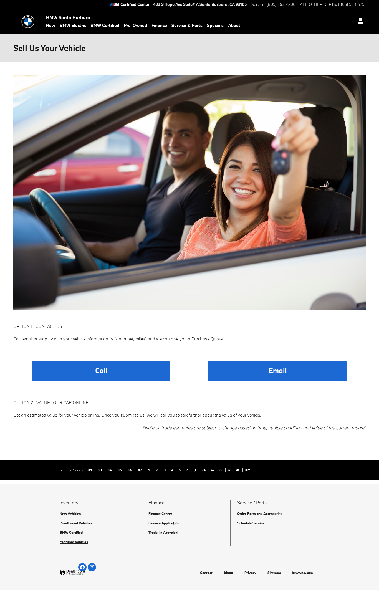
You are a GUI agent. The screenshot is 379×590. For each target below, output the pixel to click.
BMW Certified (104, 25)
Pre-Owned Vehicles (76, 523)
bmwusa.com (302, 572)
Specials (215, 25)
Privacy (250, 572)
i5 (221, 470)
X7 (140, 470)
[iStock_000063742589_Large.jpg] (189, 192)
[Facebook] (82, 567)
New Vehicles (70, 513)
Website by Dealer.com (86, 573)
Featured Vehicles (74, 542)
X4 (110, 470)
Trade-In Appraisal (163, 532)
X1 (90, 470)
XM (248, 470)
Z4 (203, 470)
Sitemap (274, 572)
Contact (206, 572)
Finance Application (163, 523)
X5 (120, 470)
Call (101, 370)
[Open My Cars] (359, 21)
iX (238, 470)
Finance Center (160, 513)
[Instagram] (92, 567)
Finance (159, 25)
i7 (229, 470)
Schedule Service (250, 523)
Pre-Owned (135, 25)
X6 (130, 470)
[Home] (27, 22)
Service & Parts (187, 25)
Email (278, 370)
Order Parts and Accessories (259, 513)
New (50, 25)
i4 (213, 470)
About (234, 25)
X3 (100, 470)
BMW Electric (73, 25)
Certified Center (135, 4)
